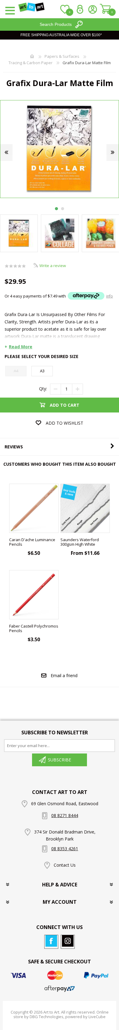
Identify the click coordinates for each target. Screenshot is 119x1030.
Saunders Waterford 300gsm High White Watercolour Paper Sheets (85, 545)
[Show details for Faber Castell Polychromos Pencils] (33, 594)
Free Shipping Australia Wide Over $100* (61, 35)
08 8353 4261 (64, 848)
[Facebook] (51, 941)
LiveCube (97, 1016)
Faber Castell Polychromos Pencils (33, 628)
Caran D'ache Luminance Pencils (32, 542)
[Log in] (78, 9)
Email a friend (64, 675)
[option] (59, 233)
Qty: (43, 388)
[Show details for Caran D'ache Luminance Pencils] (33, 508)
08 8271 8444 (64, 815)
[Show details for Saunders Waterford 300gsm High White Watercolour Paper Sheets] (85, 508)
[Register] (92, 9)
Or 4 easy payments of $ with (59, 296)
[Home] (32, 56)
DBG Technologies (46, 1016)
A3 (42, 371)
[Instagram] (68, 941)
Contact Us (65, 865)
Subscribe (59, 760)
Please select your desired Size (41, 356)
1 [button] (56, 208)
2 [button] (62, 208)
